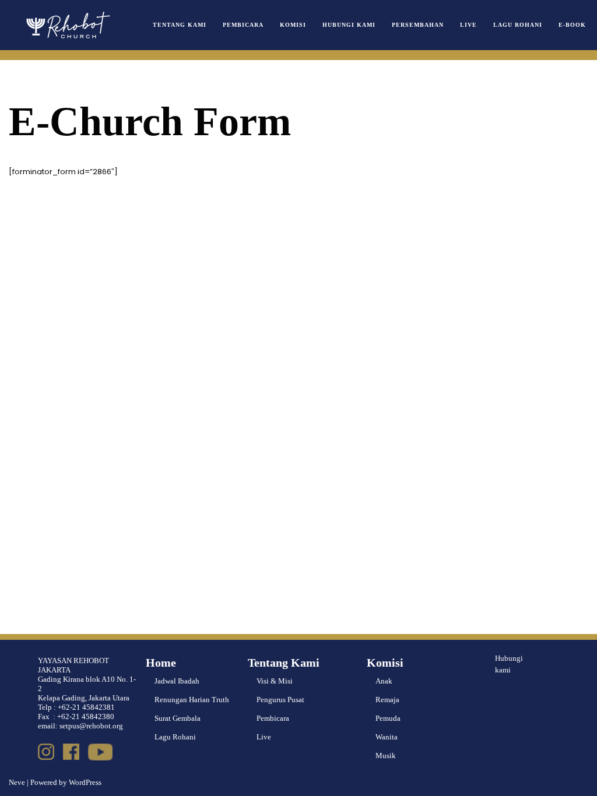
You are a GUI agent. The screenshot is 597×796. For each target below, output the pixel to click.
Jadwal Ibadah (176, 681)
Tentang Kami (179, 25)
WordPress (85, 782)
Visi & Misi (275, 681)
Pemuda (388, 718)
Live (468, 25)
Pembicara (243, 25)
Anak (383, 681)
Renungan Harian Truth (191, 699)
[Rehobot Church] (67, 25)
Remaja (387, 699)
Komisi (293, 25)
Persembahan (418, 25)
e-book (572, 25)
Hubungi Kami (348, 25)
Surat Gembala (177, 718)
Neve (17, 782)
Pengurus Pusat (280, 699)
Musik (385, 755)
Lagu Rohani (517, 25)
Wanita (386, 736)
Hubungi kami (509, 664)
